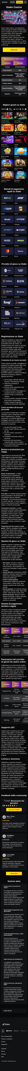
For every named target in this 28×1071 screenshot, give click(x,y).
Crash (17, 109)
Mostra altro (14, 873)
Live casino (10, 109)
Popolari (3, 109)
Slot (23, 109)
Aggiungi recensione (14, 809)
